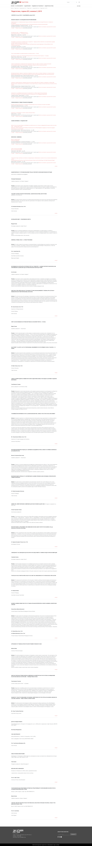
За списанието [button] (19, 5)
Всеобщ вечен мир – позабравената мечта (19, 32)
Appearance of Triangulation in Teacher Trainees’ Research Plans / (23, 112)
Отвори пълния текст (19, 37)
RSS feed (78, 5)
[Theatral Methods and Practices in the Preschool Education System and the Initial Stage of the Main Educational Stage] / (33, 160)
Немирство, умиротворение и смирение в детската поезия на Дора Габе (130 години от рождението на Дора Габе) (32, 82)
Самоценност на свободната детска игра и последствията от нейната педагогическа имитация (29, 93)
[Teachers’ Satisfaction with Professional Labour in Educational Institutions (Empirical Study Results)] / (29, 24)
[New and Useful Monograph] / (16, 149)
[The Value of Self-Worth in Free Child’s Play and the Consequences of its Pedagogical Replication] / (29, 94)
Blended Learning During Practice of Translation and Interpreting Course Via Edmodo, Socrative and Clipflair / (30, 104)
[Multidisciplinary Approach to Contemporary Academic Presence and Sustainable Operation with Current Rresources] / (32, 74)
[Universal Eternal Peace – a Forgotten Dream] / (19, 33)
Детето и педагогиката (15, 139)
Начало (12, 5)
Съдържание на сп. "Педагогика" (25, 8)
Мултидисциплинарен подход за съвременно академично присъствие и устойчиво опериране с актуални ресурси (32, 73)
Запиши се (73, 834)
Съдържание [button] (27, 5)
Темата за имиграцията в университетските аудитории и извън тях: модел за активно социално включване (31, 63)
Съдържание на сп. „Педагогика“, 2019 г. (40, 8)
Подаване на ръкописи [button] (37, 5)
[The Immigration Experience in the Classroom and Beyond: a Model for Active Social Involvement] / (29, 65)
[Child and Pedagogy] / (15, 140)
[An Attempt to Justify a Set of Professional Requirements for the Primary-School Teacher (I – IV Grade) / (30, 55)
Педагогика (16, 8)
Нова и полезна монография (16, 148)
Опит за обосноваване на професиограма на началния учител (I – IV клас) (25, 53)
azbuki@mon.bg (23, 837)
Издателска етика (49, 5)
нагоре (56, 166)
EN (79, 2)
